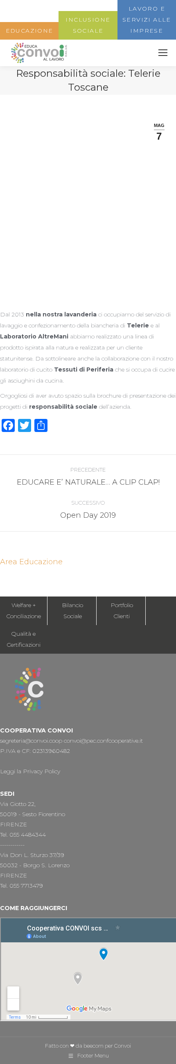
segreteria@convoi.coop (31, 740)
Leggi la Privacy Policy (30, 771)
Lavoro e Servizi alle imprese (146, 19)
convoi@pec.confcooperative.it (103, 740)
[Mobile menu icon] (163, 53)
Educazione (29, 30)
